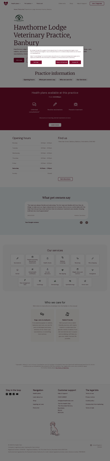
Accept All (75, 62)
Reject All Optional (62, 62)
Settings (36, 62)
